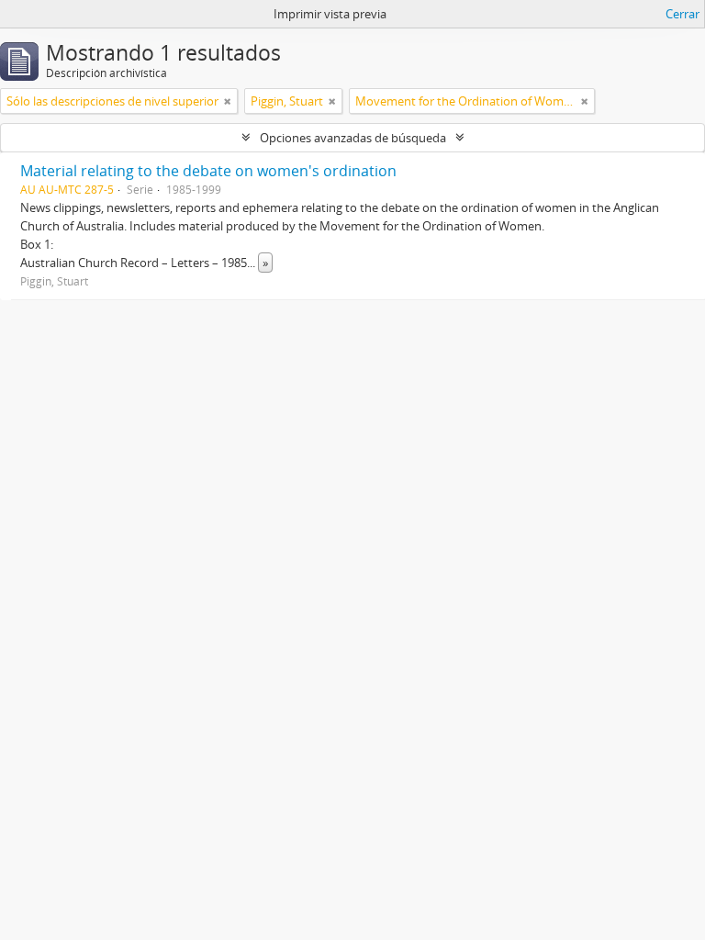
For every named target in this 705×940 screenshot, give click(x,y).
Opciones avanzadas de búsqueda (353, 137)
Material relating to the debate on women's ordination (208, 171)
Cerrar (682, 14)
